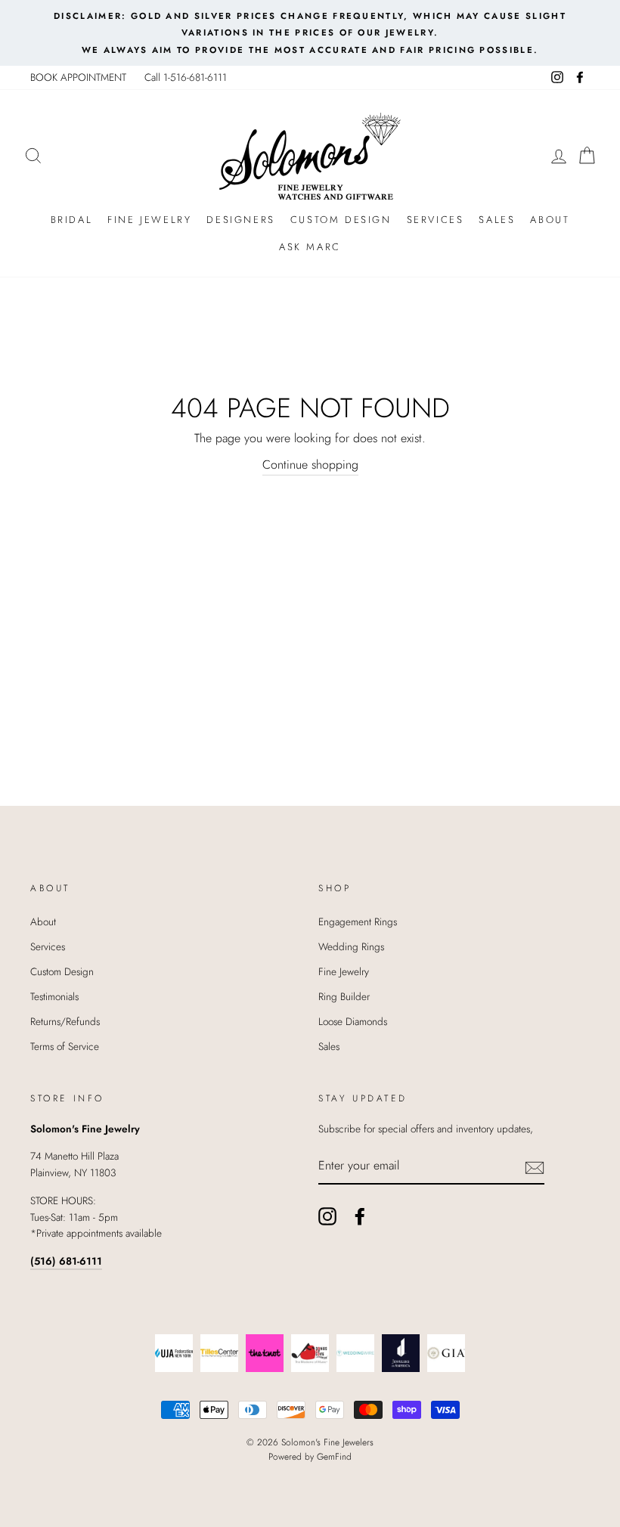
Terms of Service (64, 1046)
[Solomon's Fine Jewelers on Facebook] (360, 1216)
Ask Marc (310, 247)
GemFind (334, 1457)
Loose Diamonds (352, 1021)
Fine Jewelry (149, 219)
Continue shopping (310, 464)
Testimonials (54, 996)
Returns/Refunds (65, 1021)
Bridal (72, 219)
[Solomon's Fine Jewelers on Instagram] (327, 1216)
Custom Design (341, 219)
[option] (310, 33)
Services (435, 219)
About (549, 219)
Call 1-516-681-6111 (185, 77)
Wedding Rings (351, 946)
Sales (497, 219)
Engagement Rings (357, 921)
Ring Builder (344, 996)
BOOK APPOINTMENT (78, 77)
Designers (240, 219)
